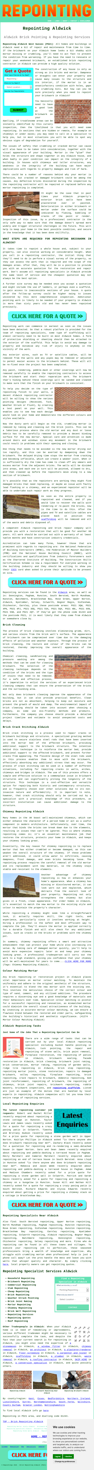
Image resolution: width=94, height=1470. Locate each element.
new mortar (33, 437)
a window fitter (49, 1346)
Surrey (26, 1402)
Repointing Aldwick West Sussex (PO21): (28, 44)
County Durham (11, 1405)
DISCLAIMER (85, 21)
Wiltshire (84, 1402)
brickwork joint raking (74, 1061)
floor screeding (29, 1353)
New (22, 1447)
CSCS (14, 570)
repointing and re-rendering (50, 1146)
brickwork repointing (65, 1084)
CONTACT (73, 21)
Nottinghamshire (55, 1405)
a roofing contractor (43, 1359)
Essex (41, 1398)
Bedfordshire (56, 1398)
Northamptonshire (44, 1402)
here (5, 1264)
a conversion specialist (31, 1363)
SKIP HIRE (81, 1359)
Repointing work (13, 326)
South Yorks (66, 1402)
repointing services (37, 1098)
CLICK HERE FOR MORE (78, 961)
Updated (41, 1447)
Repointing (9, 592)
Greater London (32, 1405)
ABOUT (65, 21)
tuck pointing (50, 1048)
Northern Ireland (78, 1398)
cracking (85, 455)
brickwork (85, 377)
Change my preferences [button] (65, 1461)
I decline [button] (68, 1456)
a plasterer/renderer (77, 1350)
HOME (50, 21)
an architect (38, 1350)
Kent (31, 1398)
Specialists (31, 1447)
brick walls (64, 200)
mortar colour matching (49, 980)
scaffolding (48, 519)
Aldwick (62, 592)
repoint (33, 249)
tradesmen (34, 1333)
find (13, 1221)
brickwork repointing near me (29, 1143)
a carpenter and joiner (72, 1353)
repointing (84, 60)
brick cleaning (13, 644)
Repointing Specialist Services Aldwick (40, 1271)
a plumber (57, 1356)
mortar (72, 82)
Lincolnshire (11, 1402)
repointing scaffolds (66, 1088)
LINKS (57, 21)
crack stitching (28, 766)
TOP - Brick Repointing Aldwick (23, 1421)
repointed (85, 303)
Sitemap (5, 1447)
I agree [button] (57, 1456)
